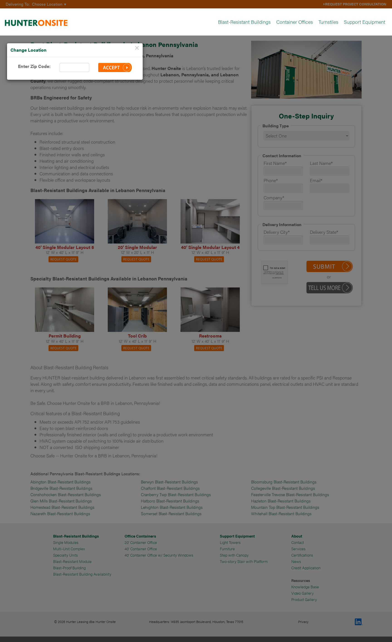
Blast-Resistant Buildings (244, 21)
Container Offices (294, 21)
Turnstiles (328, 21)
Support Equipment (364, 21)
